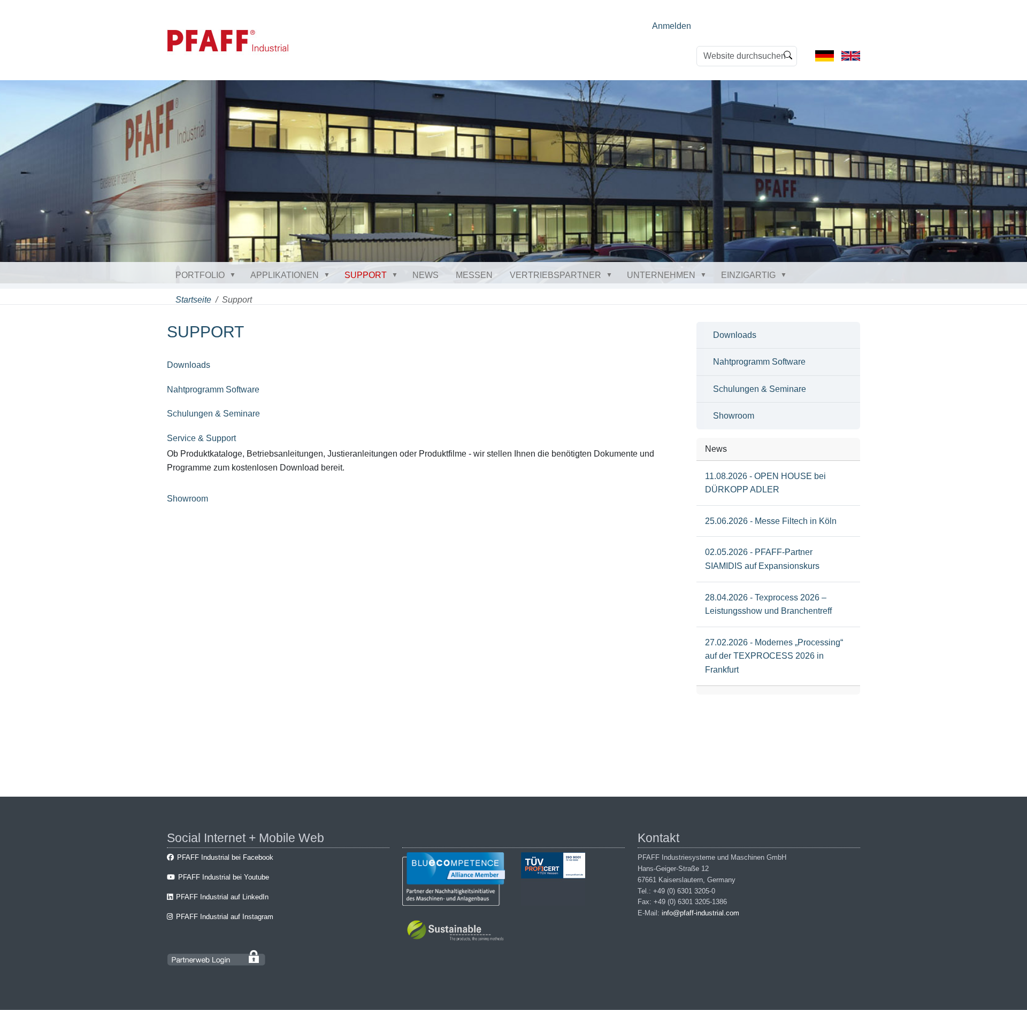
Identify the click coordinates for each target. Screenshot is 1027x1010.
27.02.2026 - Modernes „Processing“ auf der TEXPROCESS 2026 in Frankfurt (774, 656)
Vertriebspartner (555, 275)
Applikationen (284, 275)
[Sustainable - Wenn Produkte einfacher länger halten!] (457, 932)
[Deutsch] (824, 55)
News (425, 275)
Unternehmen (661, 275)
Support (365, 275)
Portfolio (200, 275)
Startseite (193, 299)
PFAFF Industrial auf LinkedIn (222, 897)
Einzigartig (748, 275)
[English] (850, 55)
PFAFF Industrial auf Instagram (224, 917)
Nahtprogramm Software (213, 389)
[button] (235, 275)
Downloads (188, 364)
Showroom (187, 498)
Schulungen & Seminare (213, 413)
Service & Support (201, 438)
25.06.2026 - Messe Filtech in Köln (771, 521)
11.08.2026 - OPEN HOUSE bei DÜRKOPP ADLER (765, 483)
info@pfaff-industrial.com (700, 913)
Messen (474, 275)
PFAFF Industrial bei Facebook (225, 857)
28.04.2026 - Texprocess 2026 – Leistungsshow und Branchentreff (768, 604)
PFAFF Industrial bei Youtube (223, 877)
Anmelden (671, 25)
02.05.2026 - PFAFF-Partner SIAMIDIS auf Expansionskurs (762, 559)
